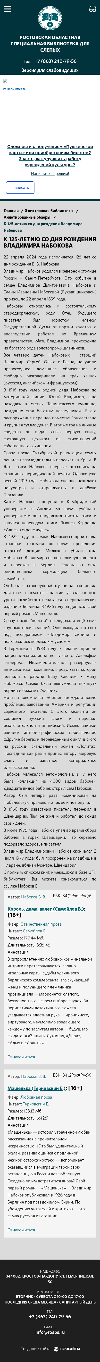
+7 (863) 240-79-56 (55, 61)
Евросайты (70, 1349)
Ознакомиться (21, 1057)
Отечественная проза (41, 924)
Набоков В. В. (33, 897)
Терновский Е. (36, 1104)
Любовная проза (36, 1097)
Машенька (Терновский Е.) (37, 1088)
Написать (20, 187)
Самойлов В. (35, 931)
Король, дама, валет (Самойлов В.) (46, 909)
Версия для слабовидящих (50, 70)
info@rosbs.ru (50, 1332)
